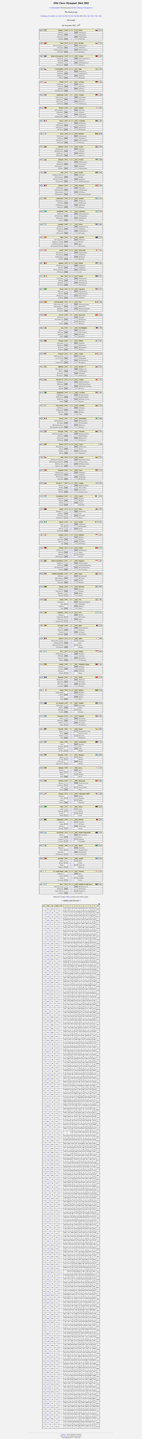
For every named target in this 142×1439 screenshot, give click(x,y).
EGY (48, 1117)
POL (48, 940)
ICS (48, 1237)
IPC (48, 1260)
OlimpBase (63, 1434)
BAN (48, 1040)
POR (48, 1160)
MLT (48, 1345)
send (64, 1436)
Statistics (74, 8)
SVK (48, 944)
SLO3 (47, 1144)
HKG (48, 1353)
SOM (48, 1392)
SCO (48, 1063)
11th (88, 16)
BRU (48, 1372)
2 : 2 (71, 82)
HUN (47, 913)
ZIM (48, 1280)
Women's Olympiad (84, 8)
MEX (47, 1125)
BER (48, 1419)
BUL (48, 1083)
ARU (48, 1384)
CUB (48, 1056)
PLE (48, 1311)
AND (47, 1253)
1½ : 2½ (71, 69)
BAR (48, 1338)
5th (69, 16)
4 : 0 (71, 315)
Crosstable (51, 16)
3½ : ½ (71, 302)
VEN (48, 1137)
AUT (48, 1094)
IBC (48, 1229)
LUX (48, 1129)
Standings (44, 16)
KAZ (48, 982)
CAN (48, 998)
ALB (48, 1218)
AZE (48, 978)
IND (48, 924)
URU (48, 1214)
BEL (48, 1029)
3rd (63, 16)
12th (92, 16)
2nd (60, 16)
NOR (48, 990)
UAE (48, 1152)
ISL (48, 1102)
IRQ (48, 1168)
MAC (47, 1399)
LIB (48, 1276)
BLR (48, 1005)
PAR (48, 1156)
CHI (48, 1183)
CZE (48, 947)
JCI (48, 1330)
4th (66, 16)
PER (48, 1187)
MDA (47, 1052)
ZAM (47, 1299)
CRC (48, 1202)
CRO (48, 928)
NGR (48, 1272)
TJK (48, 1133)
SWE (48, 974)
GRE (48, 986)
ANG (47, 1175)
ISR (48, 971)
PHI (48, 1021)
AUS (48, 1067)
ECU (48, 1148)
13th (95, 16)
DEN (48, 994)
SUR (48, 1349)
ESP (48, 1044)
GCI (48, 1423)
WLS (48, 1206)
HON (47, 1365)
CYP (48, 1114)
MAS (48, 1222)
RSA (48, 1287)
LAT (48, 1071)
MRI (48, 1318)
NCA (48, 1368)
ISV (48, 1426)
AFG (48, 1407)
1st (57, 16)
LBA (48, 1361)
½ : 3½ (71, 147)
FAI (48, 1210)
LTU (48, 1048)
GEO (48, 936)
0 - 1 (71, 63)
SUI (48, 1017)
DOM (47, 1295)
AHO (47, 1322)
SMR (48, 1403)
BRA (48, 1121)
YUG (47, 1059)
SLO (48, 1098)
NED (48, 955)
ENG (48, 932)
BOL (48, 1179)
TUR (48, 1249)
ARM (47, 963)
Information (55, 8)
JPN (48, 1314)
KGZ (48, 1199)
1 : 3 (71, 108)
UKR (48, 959)
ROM (47, 1002)
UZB (48, 1075)
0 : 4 (71, 354)
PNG (68, 897)
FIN (48, 1032)
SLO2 (47, 1171)
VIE (48, 1090)
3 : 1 (71, 211)
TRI (48, 1241)
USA (48, 1009)
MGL (47, 1283)
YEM (47, 1341)
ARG (48, 1079)
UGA (47, 1326)
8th (78, 16)
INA (48, 1110)
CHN (48, 917)
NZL (48, 1233)
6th (72, 16)
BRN (48, 1334)
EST (48, 1086)
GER (48, 951)
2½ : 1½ (71, 30)
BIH (48, 920)
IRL (48, 1141)
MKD (47, 1013)
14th (99, 16)
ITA (48, 1025)
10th (84, 16)
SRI (48, 1268)
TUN (48, 1191)
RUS (48, 909)
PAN (48, 1396)
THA (48, 1264)
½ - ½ (71, 32)
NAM (47, 1388)
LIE (48, 1307)
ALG (48, 1226)
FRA (48, 967)
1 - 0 (71, 39)
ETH (48, 1357)
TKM (47, 1106)
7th (75, 16)
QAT (48, 1245)
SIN (48, 1256)
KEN (48, 1380)
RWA (48, 1415)
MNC (47, 1303)
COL (48, 1036)
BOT (48, 1195)
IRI (48, 1164)
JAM (48, 1291)
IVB (48, 1376)
